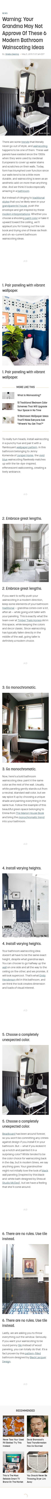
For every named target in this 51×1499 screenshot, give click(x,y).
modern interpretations (16, 214)
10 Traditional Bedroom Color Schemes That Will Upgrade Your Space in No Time (32, 406)
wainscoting (40, 146)
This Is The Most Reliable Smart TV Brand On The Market (13, 1479)
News (5, 13)
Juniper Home (25, 455)
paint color (31, 218)
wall (4, 967)
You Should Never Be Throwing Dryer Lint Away (37, 1479)
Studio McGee (10, 1183)
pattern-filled (33, 1353)
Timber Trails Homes (29, 620)
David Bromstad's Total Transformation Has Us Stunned (36, 1443)
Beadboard (8, 1134)
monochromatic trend (31, 817)
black (45, 1171)
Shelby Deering (12, 54)
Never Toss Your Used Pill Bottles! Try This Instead (13, 1443)
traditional (8, 608)
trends (25, 142)
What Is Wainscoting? (29, 395)
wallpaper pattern (26, 447)
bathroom (23, 191)
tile (20, 1345)
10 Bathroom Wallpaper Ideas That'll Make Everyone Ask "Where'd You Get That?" (32, 420)
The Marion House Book (30, 813)
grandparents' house (14, 206)
